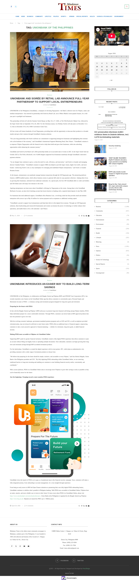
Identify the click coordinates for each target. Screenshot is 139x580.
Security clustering (115, 146)
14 (116, 66)
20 (111, 70)
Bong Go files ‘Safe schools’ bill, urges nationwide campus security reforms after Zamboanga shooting (118, 186)
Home (17, 16)
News (23, 16)
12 (107, 66)
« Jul (111, 80)
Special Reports (82, 16)
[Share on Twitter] (84, 216)
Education (112, 215)
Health (92, 16)
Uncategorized (112, 273)
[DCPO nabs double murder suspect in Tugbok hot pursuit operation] (100, 175)
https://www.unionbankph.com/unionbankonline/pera (25, 496)
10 (97, 66)
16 (126, 66)
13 (111, 66)
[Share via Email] (88, 216)
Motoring (112, 242)
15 (121, 66)
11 (102, 66)
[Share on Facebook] (81, 216)
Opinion (71, 16)
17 (97, 70)
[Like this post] (79, 216)
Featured (112, 228)
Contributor (52, 105)
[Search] (127, 7)
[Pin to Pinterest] (86, 216)
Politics (56, 16)
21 (116, 70)
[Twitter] (15, 6)
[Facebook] (11, 6)
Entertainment (112, 220)
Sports (63, 16)
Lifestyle (48, 16)
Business (30, 16)
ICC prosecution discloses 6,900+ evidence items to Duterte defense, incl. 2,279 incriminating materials (111, 134)
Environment (118, 16)
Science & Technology (104, 16)
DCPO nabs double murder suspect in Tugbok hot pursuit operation (118, 173)
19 (107, 70)
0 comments (29, 215)
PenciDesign (86, 568)
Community (39, 16)
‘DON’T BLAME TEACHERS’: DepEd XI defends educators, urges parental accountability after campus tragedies (118, 160)
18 (102, 70)
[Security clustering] (100, 149)
